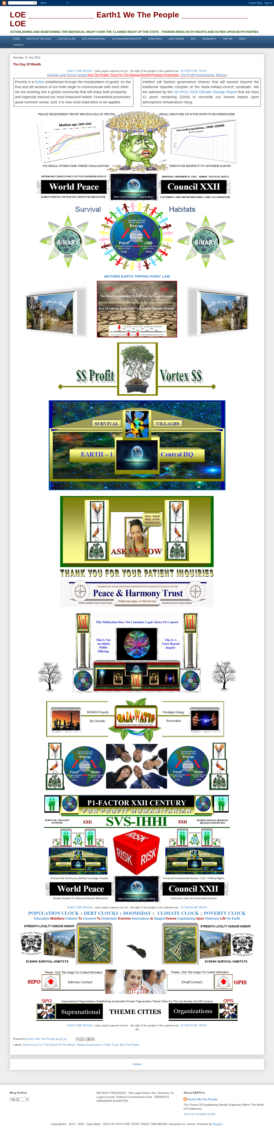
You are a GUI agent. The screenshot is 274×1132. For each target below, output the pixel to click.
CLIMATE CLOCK (178, 912)
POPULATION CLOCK (53, 912)
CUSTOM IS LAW (66, 39)
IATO (193, 39)
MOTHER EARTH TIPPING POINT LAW (137, 276)
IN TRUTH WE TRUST (194, 70)
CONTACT (18, 45)
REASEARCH (209, 39)
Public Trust (110, 1044)
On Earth (233, 918)
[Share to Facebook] (89, 1039)
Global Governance (89, 1044)
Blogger (217, 1124)
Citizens (71, 918)
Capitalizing (186, 918)
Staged (159, 918)
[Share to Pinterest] (93, 1039)
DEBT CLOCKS (101, 912)
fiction (39, 82)
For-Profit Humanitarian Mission (204, 75)
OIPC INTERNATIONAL (93, 39)
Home (137, 1064)
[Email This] (78, 1039)
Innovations (141, 918)
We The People (129, 1044)
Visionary (212, 918)
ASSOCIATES (155, 39)
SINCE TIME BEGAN (79, 70)
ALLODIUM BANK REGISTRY (127, 39)
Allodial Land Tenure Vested (67, 75)
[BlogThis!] (81, 1039)
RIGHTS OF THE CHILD (39, 39)
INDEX (242, 39)
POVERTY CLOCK (225, 912)
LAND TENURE (176, 39)
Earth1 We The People (203, 1099)
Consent (89, 918)
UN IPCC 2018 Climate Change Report (205, 92)
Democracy (30, 1044)
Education (42, 918)
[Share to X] (85, 1039)
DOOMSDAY (137, 912)
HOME (16, 39)
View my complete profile (199, 1114)
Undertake (109, 918)
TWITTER (227, 39)
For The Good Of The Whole (57, 1044)
